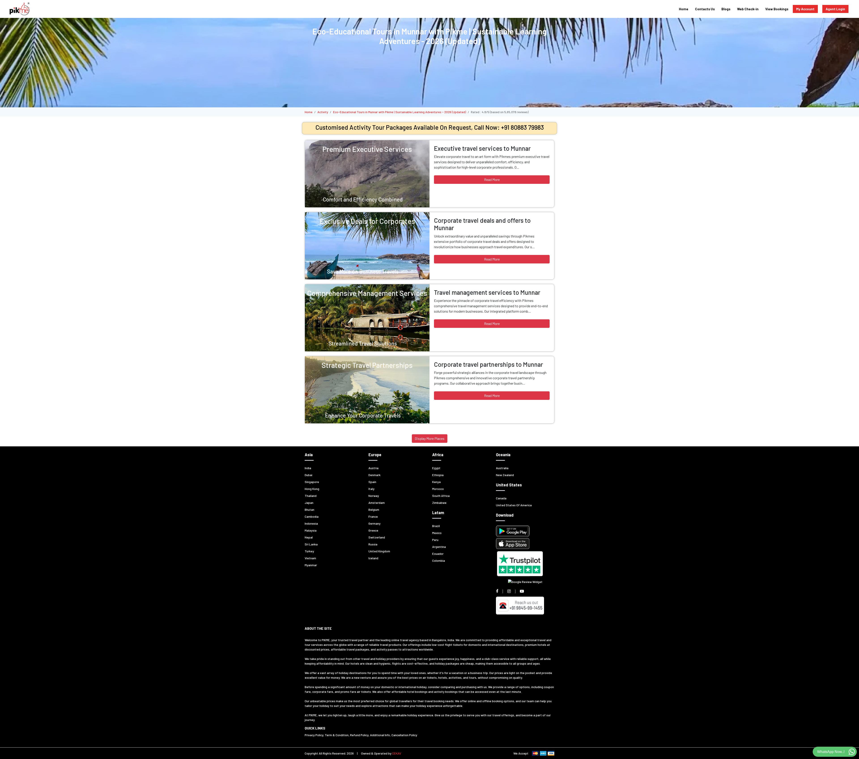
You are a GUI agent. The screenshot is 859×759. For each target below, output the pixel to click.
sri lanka (311, 544)
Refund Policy (359, 735)
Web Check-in (748, 9)
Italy (371, 489)
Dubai (308, 475)
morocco (438, 489)
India (308, 468)
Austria (373, 468)
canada (501, 498)
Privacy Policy (314, 735)
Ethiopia (438, 475)
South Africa (441, 496)
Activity (322, 112)
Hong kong (312, 489)
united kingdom (379, 551)
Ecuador (438, 553)
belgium (373, 509)
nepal (309, 537)
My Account (805, 9)
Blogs (725, 9)
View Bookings (776, 9)
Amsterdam (376, 503)
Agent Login (835, 9)
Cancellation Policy (404, 735)
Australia (502, 468)
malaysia (311, 530)
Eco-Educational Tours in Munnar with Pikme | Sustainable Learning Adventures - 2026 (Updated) (399, 112)
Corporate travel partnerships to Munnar (488, 364)
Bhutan (309, 509)
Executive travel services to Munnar (482, 148)
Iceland (373, 558)
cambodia (312, 516)
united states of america (514, 505)
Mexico (437, 533)
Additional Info (380, 735)
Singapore (312, 482)
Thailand (311, 496)
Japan (309, 503)
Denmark (374, 475)
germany (374, 523)
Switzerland (376, 537)
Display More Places (429, 438)
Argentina (439, 547)
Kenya (436, 482)
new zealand (505, 475)
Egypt (436, 468)
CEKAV (396, 753)
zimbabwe (439, 503)
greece (373, 530)
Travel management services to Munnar (487, 292)
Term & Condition (337, 735)
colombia (438, 560)
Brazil (436, 526)
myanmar (311, 565)
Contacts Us (705, 9)
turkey (309, 551)
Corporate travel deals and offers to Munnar (482, 224)
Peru (435, 540)
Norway (373, 496)
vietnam (310, 558)
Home (683, 9)
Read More (492, 179)
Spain (372, 482)
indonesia (311, 523)
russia (372, 544)
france (373, 516)
